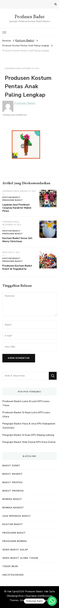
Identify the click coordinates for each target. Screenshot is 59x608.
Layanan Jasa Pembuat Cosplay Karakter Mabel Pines (16, 208)
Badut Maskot (12, 473)
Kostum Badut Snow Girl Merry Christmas (17, 239)
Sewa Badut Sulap (15, 549)
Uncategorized (13, 574)
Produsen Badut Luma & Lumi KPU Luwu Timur (25, 403)
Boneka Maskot (13, 507)
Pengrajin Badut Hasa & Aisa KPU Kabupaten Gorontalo (28, 425)
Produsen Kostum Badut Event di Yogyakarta (17, 267)
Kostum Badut (24, 40)
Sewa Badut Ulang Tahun (20, 558)
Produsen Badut (30, 16)
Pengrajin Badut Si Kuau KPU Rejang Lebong (28, 435)
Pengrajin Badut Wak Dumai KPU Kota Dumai (29, 442)
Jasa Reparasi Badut (16, 515)
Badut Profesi (12, 482)
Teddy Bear (10, 566)
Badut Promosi (13, 490)
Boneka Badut (12, 499)
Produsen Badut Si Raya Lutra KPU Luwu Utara (26, 414)
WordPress (43, 600)
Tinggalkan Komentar (14, 115)
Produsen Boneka (14, 541)
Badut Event (11, 465)
